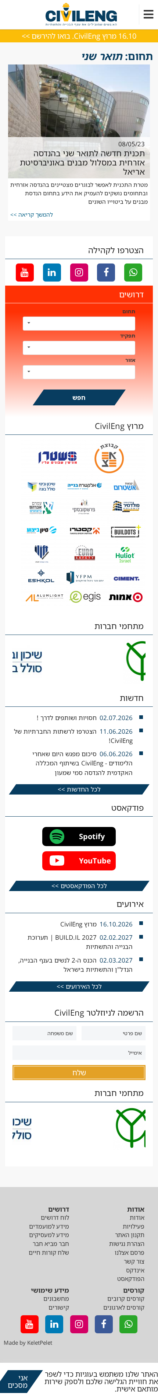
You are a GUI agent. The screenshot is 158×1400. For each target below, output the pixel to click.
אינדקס (135, 1270)
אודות (137, 1218)
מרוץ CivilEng (78, 924)
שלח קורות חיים (49, 1253)
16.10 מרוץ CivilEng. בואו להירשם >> (79, 36)
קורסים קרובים (125, 1299)
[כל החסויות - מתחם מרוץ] (83, 604)
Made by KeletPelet (28, 1342)
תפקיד (127, 335)
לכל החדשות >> (79, 789)
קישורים (59, 1307)
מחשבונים (56, 1299)
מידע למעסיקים (49, 1235)
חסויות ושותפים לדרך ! (67, 717)
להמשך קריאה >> (31, 214)
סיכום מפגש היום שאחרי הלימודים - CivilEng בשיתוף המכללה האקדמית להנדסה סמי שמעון (82, 763)
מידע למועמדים (49, 1226)
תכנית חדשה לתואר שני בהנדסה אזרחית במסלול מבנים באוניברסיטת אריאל (82, 162)
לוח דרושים (55, 1218)
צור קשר (134, 1261)
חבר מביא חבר (51, 1244)
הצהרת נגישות (126, 1244)
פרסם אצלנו (129, 1253)
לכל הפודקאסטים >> (79, 885)
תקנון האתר (129, 1235)
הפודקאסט (130, 1279)
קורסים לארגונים (123, 1307)
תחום (128, 311)
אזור (130, 359)
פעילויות (133, 1226)
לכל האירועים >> (79, 986)
